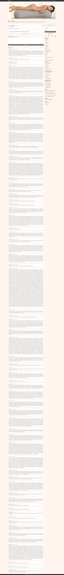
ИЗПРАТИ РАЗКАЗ (50, 25)
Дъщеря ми (46, 66)
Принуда (16, 28)
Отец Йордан (26, 33)
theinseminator (52, 93)
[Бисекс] (48, 36)
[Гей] (52, 36)
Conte (46, 93)
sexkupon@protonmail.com (48, 99)
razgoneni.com (47, 104)
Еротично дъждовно (48, 84)
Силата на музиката (48, 78)
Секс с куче (46, 64)
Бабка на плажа (47, 73)
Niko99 (46, 96)
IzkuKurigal (49, 90)
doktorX (53, 96)
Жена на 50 (46, 67)
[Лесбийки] (55, 36)
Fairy (52, 90)
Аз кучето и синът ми (48, 69)
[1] (42, 30)
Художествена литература (49, 60)
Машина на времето (48, 49)
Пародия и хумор (47, 51)
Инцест (46, 48)
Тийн (46, 55)
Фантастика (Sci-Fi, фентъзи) (49, 57)
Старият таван (48, 72)
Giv (12, 26)
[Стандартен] (42, 26)
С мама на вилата (47, 63)
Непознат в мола (48, 81)
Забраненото (48, 75)
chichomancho (50, 96)
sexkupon (46, 90)
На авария (46, 76)
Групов (46, 40)
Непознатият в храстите (48, 85)
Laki (55, 93)
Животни (46, 43)
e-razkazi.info (47, 102)
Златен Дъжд (47, 45)
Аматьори (13, 28)
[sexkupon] (10, 0)
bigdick (48, 93)
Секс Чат (46, 54)
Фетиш (18, 28)
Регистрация (50, 33)
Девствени (46, 42)
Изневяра (46, 46)
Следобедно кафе (47, 87)
